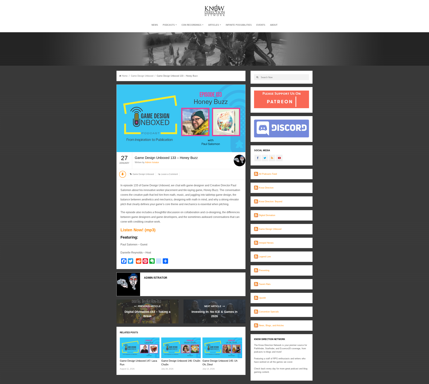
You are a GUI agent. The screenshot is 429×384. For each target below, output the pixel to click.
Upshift (262, 298)
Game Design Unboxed (142, 76)
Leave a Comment (169, 174)
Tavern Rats (265, 284)
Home (125, 76)
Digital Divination (267, 215)
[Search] (257, 77)
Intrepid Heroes (266, 243)
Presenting (264, 270)
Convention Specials (269, 311)
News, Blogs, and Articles (271, 325)
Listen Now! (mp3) (138, 230)
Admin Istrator (152, 162)
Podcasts (169, 25)
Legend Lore (265, 256)
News (154, 25)
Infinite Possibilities (239, 25)
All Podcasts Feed (268, 174)
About (274, 25)
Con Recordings (191, 25)
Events (260, 25)
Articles (213, 25)
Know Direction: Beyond (270, 201)
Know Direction (266, 187)
